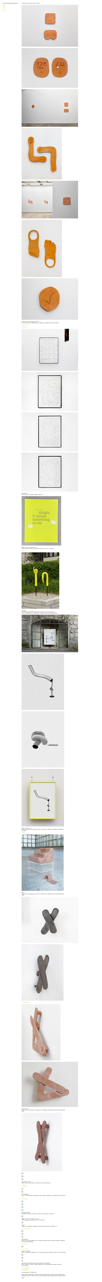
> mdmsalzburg (25, 1270)
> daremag (24, 327)
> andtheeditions (25, 1002)
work (4, 7)
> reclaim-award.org (26, 1228)
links (4, 5)
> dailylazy (24, 1186)
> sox (23, 1197)
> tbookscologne (25, 1267)
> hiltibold (24, 832)
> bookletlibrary (25, 1268)
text (4, 10)
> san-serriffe (25, 1248)
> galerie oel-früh (25, 325)
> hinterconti (24, 1243)
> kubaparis (24, 1185)
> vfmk (23, 550)
